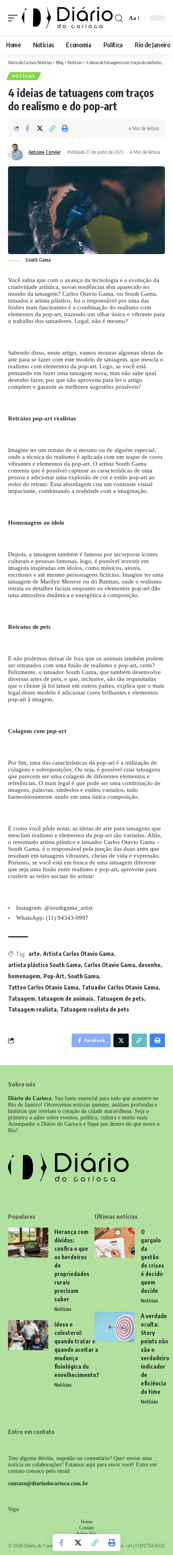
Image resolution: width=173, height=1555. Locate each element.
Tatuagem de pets (120, 998)
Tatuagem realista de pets (94, 1009)
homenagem (24, 976)
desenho (149, 964)
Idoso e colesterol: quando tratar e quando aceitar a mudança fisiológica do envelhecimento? (76, 1349)
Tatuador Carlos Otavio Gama (120, 987)
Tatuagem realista (32, 1009)
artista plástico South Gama (44, 964)
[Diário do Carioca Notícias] (67, 18)
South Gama (83, 976)
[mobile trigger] (15, 18)
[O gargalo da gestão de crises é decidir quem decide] (115, 1243)
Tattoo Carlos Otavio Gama (43, 987)
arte (34, 953)
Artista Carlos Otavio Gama (78, 953)
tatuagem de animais (65, 998)
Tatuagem (21, 998)
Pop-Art (53, 976)
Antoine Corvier (45, 152)
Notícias (23, 76)
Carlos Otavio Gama (109, 964)
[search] (119, 18)
